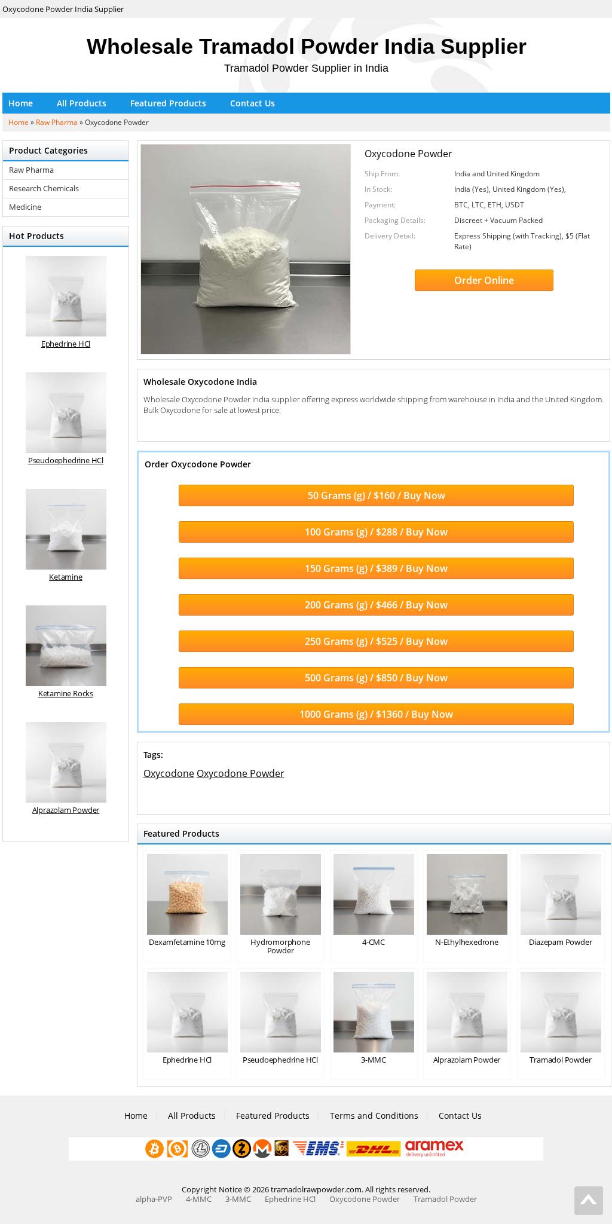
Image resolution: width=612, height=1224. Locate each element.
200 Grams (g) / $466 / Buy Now (376, 604)
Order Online (484, 280)
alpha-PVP (154, 1199)
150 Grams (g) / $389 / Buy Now (376, 568)
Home (20, 103)
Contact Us (252, 103)
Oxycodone (168, 773)
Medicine (25, 207)
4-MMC (199, 1199)
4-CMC (373, 942)
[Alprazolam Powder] (66, 762)
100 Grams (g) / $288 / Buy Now (376, 531)
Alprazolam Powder (467, 1059)
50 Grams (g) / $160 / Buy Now (376, 495)
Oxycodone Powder (240, 773)
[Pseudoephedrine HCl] (66, 412)
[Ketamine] (66, 529)
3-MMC (373, 1059)
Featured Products (168, 103)
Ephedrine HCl (187, 1059)
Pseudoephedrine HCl (280, 1059)
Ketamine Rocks (65, 693)
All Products (81, 103)
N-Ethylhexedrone (466, 942)
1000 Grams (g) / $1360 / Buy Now (376, 714)
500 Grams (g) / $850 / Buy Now (376, 677)
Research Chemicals (44, 188)
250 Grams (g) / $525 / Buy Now (376, 641)
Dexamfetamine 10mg (187, 942)
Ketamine (65, 576)
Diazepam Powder (560, 942)
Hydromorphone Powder (280, 946)
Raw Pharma (57, 122)
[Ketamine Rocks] (66, 645)
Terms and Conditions (374, 1115)
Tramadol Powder (560, 1059)
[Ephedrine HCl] (66, 296)
